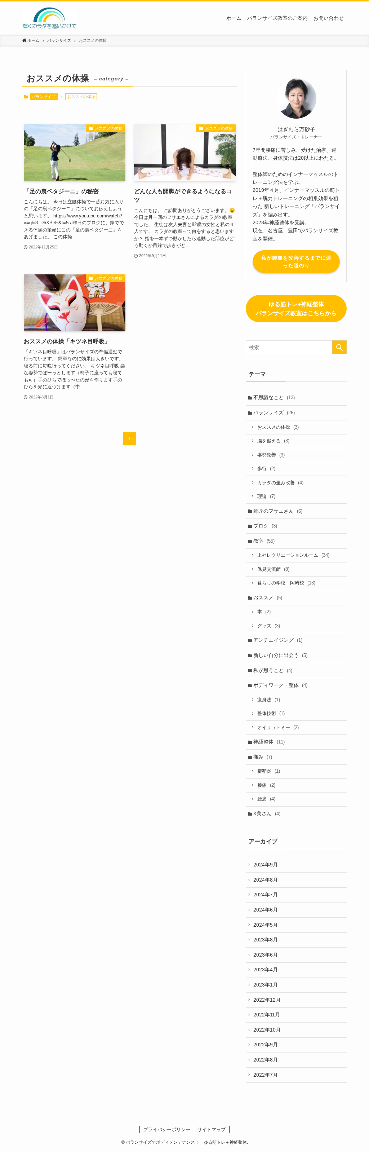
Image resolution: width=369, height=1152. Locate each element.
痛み (262, 757)
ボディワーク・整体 (280, 685)
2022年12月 (267, 1000)
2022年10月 (267, 1030)
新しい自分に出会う (280, 655)
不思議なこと (274, 397)
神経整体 (269, 742)
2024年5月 (265, 925)
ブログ (265, 526)
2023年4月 (265, 969)
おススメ (267, 597)
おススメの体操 (278, 427)
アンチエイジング (277, 640)
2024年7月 (265, 894)
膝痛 (266, 785)
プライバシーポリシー (166, 1129)
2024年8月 (265, 880)
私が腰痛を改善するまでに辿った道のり (296, 261)
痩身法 (268, 699)
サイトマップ (211, 1129)
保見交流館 (273, 569)
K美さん (266, 813)
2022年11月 (266, 1015)
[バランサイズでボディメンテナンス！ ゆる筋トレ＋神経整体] (49, 18)
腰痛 (266, 799)
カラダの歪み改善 (280, 482)
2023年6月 (265, 955)
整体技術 (271, 713)
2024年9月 (265, 865)
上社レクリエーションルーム (293, 555)
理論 (266, 496)
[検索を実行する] (339, 347)
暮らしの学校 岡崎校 (286, 583)
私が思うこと (272, 670)
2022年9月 (265, 1044)
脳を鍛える (273, 440)
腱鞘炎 (268, 771)
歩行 (266, 468)
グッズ (268, 625)
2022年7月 (265, 1075)
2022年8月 (265, 1060)
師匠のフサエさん (277, 511)
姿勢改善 (271, 455)
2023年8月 (265, 940)
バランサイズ (43, 96)
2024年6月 (265, 910)
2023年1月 (265, 985)
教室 (264, 541)
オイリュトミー (278, 727)
